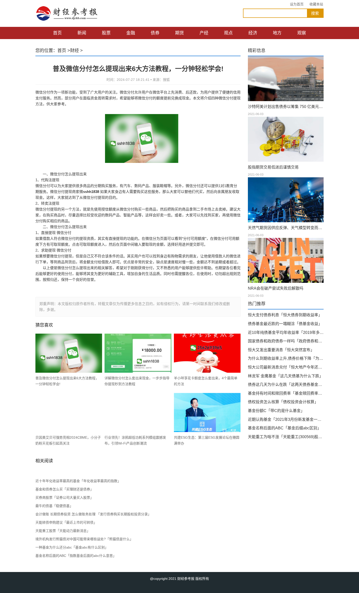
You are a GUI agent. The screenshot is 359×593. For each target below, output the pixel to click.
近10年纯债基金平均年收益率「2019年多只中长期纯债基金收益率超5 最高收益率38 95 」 (286, 332)
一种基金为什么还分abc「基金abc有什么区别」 (71, 547)
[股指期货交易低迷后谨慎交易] (286, 139)
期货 (179, 33)
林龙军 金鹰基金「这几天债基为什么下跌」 (285, 376)
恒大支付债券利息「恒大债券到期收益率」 (285, 315)
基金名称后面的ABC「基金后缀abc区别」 (284, 428)
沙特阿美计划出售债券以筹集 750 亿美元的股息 (286, 107)
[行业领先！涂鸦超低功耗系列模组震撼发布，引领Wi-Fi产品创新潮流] (138, 412)
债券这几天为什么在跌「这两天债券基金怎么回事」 (286, 384)
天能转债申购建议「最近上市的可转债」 (66, 522)
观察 (301, 33)
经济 (252, 33)
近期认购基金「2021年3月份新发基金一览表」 (286, 419)
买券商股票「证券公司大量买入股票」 (64, 497)
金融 (130, 33)
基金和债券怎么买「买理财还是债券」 (64, 489)
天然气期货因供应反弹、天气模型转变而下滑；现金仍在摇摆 (286, 228)
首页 (57, 33)
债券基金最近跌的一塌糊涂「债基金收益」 (285, 324)
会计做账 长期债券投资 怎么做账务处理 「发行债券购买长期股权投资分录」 (93, 514)
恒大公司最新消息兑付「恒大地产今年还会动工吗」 (286, 367)
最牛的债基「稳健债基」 (54, 506)
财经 (74, 50)
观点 (228, 33)
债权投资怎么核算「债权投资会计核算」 (283, 402)
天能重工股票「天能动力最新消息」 (62, 531)
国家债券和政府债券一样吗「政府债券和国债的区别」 (286, 341)
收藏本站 (316, 4)
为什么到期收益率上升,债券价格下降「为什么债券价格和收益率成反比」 (286, 358)
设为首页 (297, 4)
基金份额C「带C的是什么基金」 (276, 411)
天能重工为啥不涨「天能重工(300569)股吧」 (286, 437)
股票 (106, 33)
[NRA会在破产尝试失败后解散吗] (286, 260)
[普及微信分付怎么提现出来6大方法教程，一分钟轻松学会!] (68, 353)
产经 (204, 33)
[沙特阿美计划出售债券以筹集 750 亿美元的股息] (286, 78)
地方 (277, 33)
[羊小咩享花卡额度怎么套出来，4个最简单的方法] (207, 353)
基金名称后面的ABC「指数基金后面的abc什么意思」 (75, 556)
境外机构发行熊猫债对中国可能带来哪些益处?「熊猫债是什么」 (84, 539)
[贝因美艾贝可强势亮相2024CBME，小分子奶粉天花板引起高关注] (68, 412)
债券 (155, 33)
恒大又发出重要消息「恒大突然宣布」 (281, 350)
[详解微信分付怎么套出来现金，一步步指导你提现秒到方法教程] (138, 353)
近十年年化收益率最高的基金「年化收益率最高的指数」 (78, 481)
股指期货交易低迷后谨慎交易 (273, 167)
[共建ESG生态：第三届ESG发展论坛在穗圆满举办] (207, 412)
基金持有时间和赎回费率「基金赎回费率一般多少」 (286, 393)
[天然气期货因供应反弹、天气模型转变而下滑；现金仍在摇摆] (286, 199)
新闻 (81, 33)
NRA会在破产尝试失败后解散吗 (275, 288)
